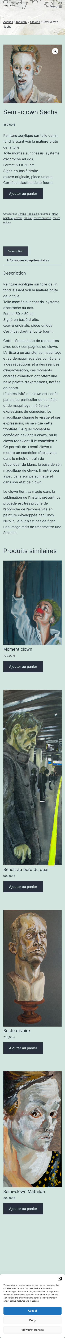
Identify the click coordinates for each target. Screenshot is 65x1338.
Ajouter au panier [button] (23, 666)
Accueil (8, 22)
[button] (60, 1278)
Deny (32, 1320)
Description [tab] (15, 251)
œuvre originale (42, 217)
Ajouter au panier (23, 194)
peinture (8, 217)
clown (55, 213)
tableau (28, 217)
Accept (32, 1310)
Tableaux (21, 22)
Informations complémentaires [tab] (28, 260)
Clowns (35, 22)
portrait (18, 217)
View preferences (32, 1329)
